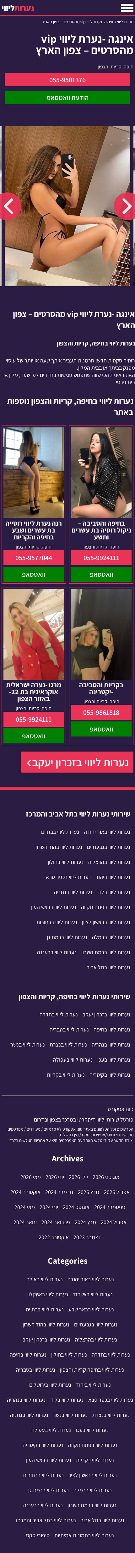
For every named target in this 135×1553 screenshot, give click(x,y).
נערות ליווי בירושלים (50, 1384)
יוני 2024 (49, 1207)
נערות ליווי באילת (44, 1279)
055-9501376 (67, 79)
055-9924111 (101, 557)
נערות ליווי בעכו (113, 1059)
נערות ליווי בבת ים (60, 831)
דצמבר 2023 (87, 1237)
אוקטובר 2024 (25, 1192)
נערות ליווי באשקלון (47, 1294)
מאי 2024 (24, 1207)
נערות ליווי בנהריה (111, 1044)
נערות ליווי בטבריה (69, 1029)
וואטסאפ (101, 574)
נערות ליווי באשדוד (93, 1294)
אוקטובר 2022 (54, 1237)
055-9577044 (33, 557)
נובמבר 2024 (59, 1192)
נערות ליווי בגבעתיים (108, 846)
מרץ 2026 (88, 1192)
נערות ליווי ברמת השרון (105, 952)
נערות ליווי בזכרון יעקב (80, 762)
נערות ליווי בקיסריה (109, 1074)
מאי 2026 (30, 1177)
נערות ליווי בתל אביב (108, 967)
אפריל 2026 (117, 1192)
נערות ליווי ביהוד (112, 877)
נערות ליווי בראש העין (53, 907)
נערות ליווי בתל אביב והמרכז (46, 1520)
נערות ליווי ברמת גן (67, 937)
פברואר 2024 (55, 1222)
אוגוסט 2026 (106, 1177)
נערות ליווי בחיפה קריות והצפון (92, 1369)
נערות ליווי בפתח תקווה (105, 907)
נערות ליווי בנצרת (68, 1044)
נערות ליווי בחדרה (59, 1014)
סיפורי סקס (38, 1535)
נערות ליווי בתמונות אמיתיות (84, 1535)
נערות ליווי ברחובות (56, 922)
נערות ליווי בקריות (66, 1074)
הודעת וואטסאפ (68, 97)
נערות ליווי (125, 21)
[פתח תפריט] (127, 8)
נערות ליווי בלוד (113, 892)
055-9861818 (101, 712)
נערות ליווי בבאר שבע (91, 1309)
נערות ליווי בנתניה (73, 892)
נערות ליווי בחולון (66, 861)
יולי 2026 (78, 1177)
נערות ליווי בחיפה (112, 1029)
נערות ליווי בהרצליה (109, 861)
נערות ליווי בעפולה (73, 1059)
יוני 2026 (55, 1177)
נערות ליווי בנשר (27, 1044)
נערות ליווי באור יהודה (107, 831)
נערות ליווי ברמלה (111, 937)
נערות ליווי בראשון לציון (106, 922)
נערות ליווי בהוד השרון (58, 846)
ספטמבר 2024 (109, 1207)
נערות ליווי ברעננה (57, 952)
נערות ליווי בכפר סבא (68, 877)
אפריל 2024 (114, 1222)
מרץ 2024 (85, 1222)
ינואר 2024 (25, 1222)
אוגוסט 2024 (76, 1207)
